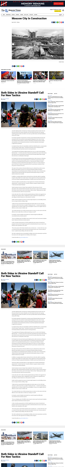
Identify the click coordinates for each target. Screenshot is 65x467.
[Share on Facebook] (52, 22)
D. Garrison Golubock (5, 98)
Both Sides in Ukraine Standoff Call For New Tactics (22, 94)
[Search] (63, 14)
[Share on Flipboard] (61, 22)
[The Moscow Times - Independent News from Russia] (11, 10)
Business (17, 14)
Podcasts (31, 14)
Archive (35, 14)
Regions (13, 14)
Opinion (21, 14)
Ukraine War (8, 14)
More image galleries (6, 69)
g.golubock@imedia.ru (24, 237)
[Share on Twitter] (54, 22)
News (4, 14)
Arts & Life (26, 14)
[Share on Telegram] (56, 22)
